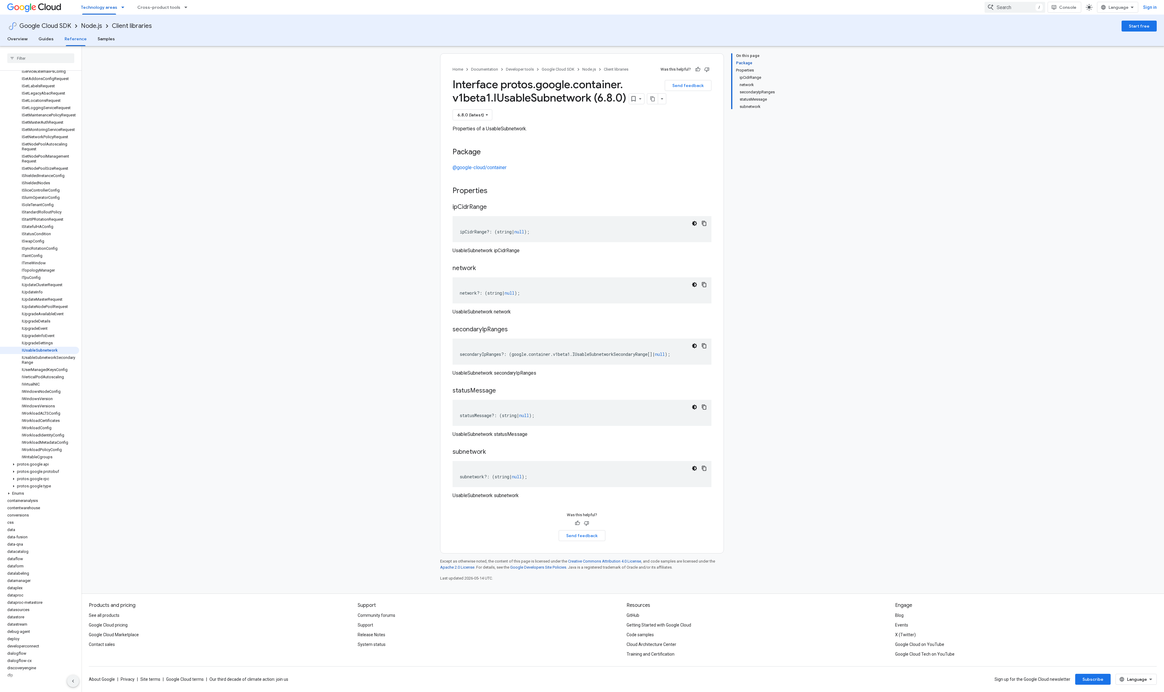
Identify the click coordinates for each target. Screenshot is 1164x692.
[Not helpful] (706, 69)
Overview (17, 39)
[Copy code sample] (704, 223)
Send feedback (688, 85)
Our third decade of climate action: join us (248, 679)
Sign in (1150, 7)
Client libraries (132, 26)
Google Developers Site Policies (538, 567)
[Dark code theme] (694, 223)
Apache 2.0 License (457, 567)
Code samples (640, 634)
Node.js (91, 26)
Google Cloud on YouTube (919, 644)
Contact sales (102, 644)
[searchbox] (40, 58)
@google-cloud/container (480, 167)
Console (1067, 7)
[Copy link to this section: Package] (487, 152)
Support (365, 625)
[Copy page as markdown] (652, 99)
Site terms (150, 679)
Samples (106, 39)
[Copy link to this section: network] (482, 268)
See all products (104, 615)
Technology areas (99, 7)
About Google (102, 679)
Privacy (128, 679)
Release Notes (371, 634)
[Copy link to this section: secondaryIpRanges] (514, 329)
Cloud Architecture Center (651, 644)
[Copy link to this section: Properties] (495, 191)
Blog (899, 615)
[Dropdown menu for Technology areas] (124, 7)
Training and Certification (650, 654)
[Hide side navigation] (73, 681)
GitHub (633, 615)
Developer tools (520, 69)
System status (372, 644)
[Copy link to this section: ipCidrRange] (493, 207)
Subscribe (1092, 679)
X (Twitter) (905, 634)
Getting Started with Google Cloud (659, 625)
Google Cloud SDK (45, 26)
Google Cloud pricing (108, 625)
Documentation (484, 69)
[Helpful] (697, 69)
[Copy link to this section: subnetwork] (492, 452)
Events (901, 625)
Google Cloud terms (185, 679)
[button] (39, 464)
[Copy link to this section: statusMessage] (502, 391)
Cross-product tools (158, 7)
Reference (76, 39)
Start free (1139, 26)
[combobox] (1015, 7)
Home (458, 69)
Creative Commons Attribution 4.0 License (604, 561)
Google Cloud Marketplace (114, 634)
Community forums (376, 615)
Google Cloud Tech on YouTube (925, 654)
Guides (46, 39)
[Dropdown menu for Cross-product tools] (187, 7)
